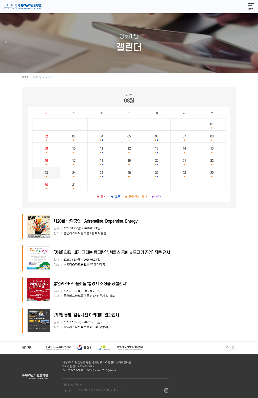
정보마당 (37, 77)
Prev (227, 348)
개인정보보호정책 (72, 384)
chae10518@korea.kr (107, 370)
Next (233, 348)
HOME (25, 77)
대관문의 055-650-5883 (80, 366)
